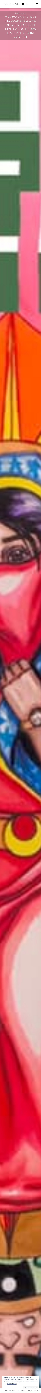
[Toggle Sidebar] (37, 4)
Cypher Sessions (16, 4)
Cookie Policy (12, 1384)
